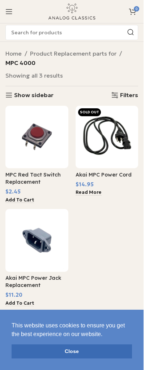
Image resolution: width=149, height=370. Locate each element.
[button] (19, 200)
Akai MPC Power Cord (104, 174)
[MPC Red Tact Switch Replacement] (36, 137)
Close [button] (72, 351)
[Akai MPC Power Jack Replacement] (36, 240)
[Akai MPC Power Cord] (107, 137)
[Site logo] (72, 10)
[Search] (130, 32)
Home (13, 53)
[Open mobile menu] (9, 11)
